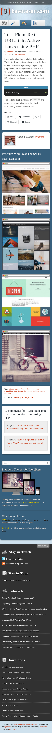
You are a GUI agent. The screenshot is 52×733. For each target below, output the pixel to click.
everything (8, 391)
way (9, 393)
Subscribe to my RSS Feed (17, 564)
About (29, 2)
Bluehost (5, 528)
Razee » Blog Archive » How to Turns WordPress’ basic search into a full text (25, 443)
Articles (14, 23)
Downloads (38, 23)
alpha (11, 389)
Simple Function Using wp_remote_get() (18, 598)
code (33, 389)
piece (30, 391)
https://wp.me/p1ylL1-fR (23, 398)
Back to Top (42, 545)
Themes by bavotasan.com (16, 2)
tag (5, 393)
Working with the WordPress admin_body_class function (24, 609)
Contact (42, 2)
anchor (17, 389)
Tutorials (25, 23)
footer (20, 391)
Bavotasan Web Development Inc (25, 724)
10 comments (19, 54)
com (37, 389)
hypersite (10, 51)
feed (15, 391)
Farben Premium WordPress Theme (16, 678)
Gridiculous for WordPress (12, 711)
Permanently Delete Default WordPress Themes (21, 642)
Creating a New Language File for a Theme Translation (24, 614)
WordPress (43, 727)
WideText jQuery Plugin (11, 705)
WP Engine (6, 520)
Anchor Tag (25, 389)
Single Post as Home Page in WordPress (18, 647)
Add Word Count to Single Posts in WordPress (20, 631)
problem (36, 391)
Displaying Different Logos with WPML (17, 604)
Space (42, 391)
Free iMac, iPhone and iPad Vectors (16, 694)
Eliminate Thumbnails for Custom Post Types (20, 636)
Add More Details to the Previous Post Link (19, 625)
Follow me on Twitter (14, 559)
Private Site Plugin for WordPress (15, 700)
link (25, 391)
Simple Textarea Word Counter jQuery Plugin (20, 716)
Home (4, 23)
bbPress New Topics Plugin (12, 683)
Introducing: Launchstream (12, 667)
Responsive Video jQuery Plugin (15, 689)
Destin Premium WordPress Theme (16, 672)
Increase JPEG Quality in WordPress (16, 620)
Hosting (35, 2)
